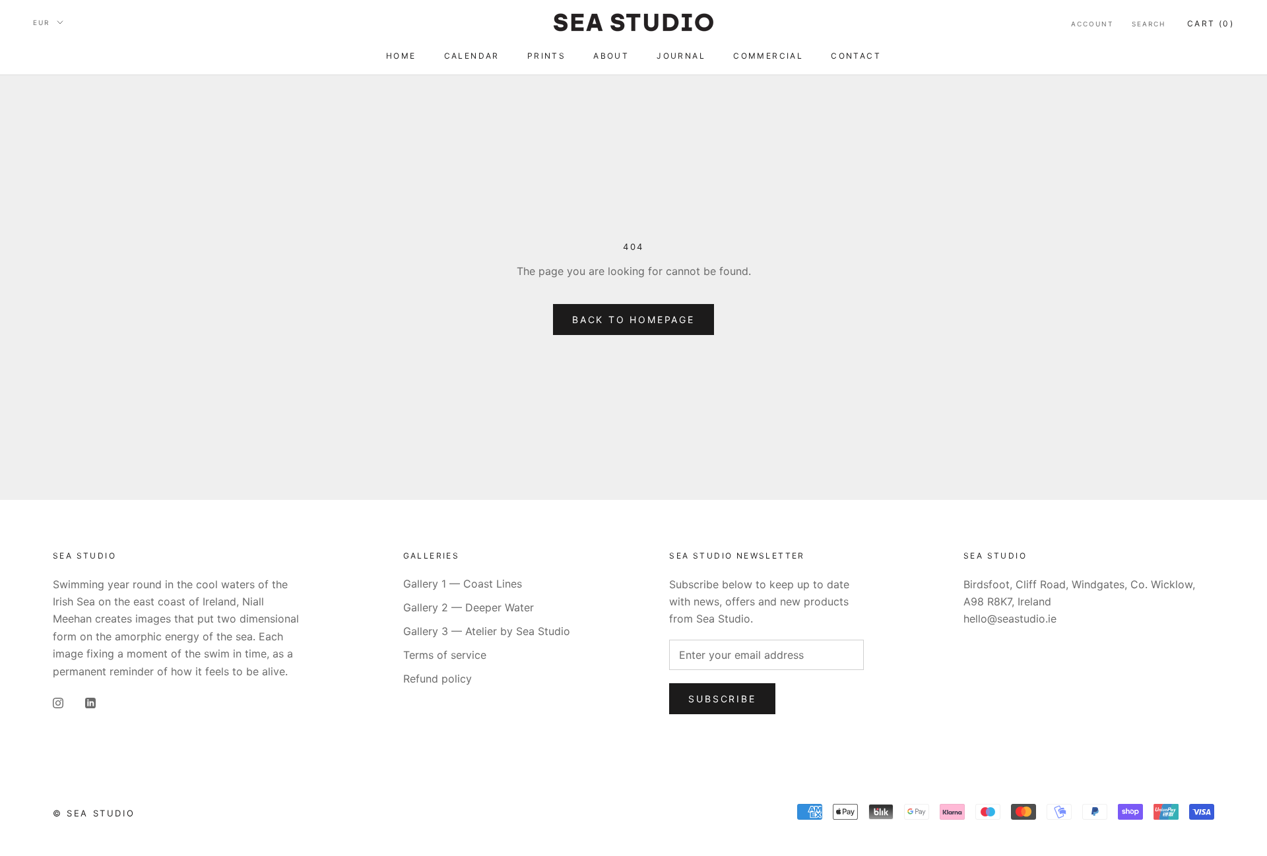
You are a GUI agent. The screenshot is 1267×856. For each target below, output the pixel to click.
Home (401, 56)
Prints (546, 56)
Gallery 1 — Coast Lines (462, 583)
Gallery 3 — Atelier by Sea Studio (486, 631)
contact (856, 56)
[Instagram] (58, 701)
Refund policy (437, 678)
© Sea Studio (94, 813)
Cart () (1210, 23)
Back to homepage (633, 319)
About (611, 56)
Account (1092, 24)
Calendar (472, 56)
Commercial (768, 56)
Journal (681, 56)
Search (1148, 24)
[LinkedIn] (90, 701)
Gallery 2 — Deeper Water (468, 607)
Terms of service (444, 654)
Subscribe (722, 698)
